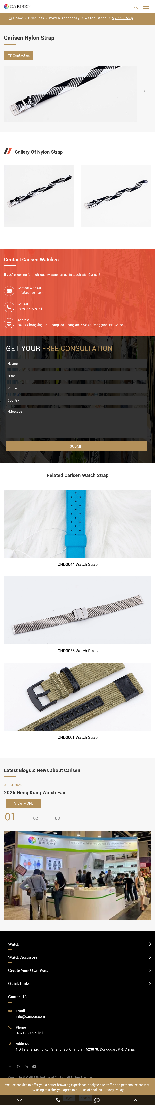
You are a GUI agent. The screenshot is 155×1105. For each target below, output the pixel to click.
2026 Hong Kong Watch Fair (34, 792)
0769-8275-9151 (29, 1033)
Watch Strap (96, 18)
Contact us (18, 55)
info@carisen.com (31, 293)
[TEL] (58, 1100)
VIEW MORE (23, 803)
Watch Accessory (64, 18)
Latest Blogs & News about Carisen (42, 770)
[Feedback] (97, 1100)
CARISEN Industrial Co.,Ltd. (51, 1078)
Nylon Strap (122, 18)
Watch (13, 944)
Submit (76, 446)
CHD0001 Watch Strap (78, 737)
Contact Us (17, 996)
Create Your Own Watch (29, 970)
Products (36, 18)
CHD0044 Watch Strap (78, 564)
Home (18, 18)
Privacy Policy (113, 1090)
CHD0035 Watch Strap (78, 650)
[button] (7, 94)
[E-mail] (19, 1100)
